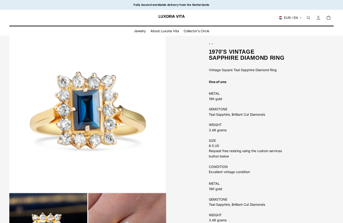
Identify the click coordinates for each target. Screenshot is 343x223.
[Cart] (328, 18)
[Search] (308, 18)
